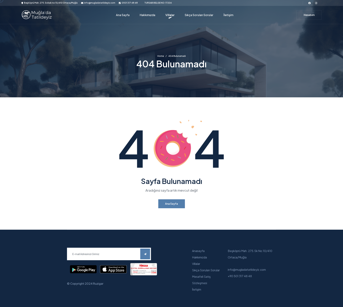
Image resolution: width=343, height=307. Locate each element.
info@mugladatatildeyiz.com (99, 3)
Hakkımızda (147, 15)
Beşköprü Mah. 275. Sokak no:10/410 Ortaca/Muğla (51, 3)
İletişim (228, 15)
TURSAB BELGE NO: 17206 (158, 3)
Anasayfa (198, 251)
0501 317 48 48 (130, 3)
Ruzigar (98, 283)
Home (160, 56)
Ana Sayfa (123, 15)
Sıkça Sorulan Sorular (199, 15)
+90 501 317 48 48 (240, 276)
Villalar (170, 15)
